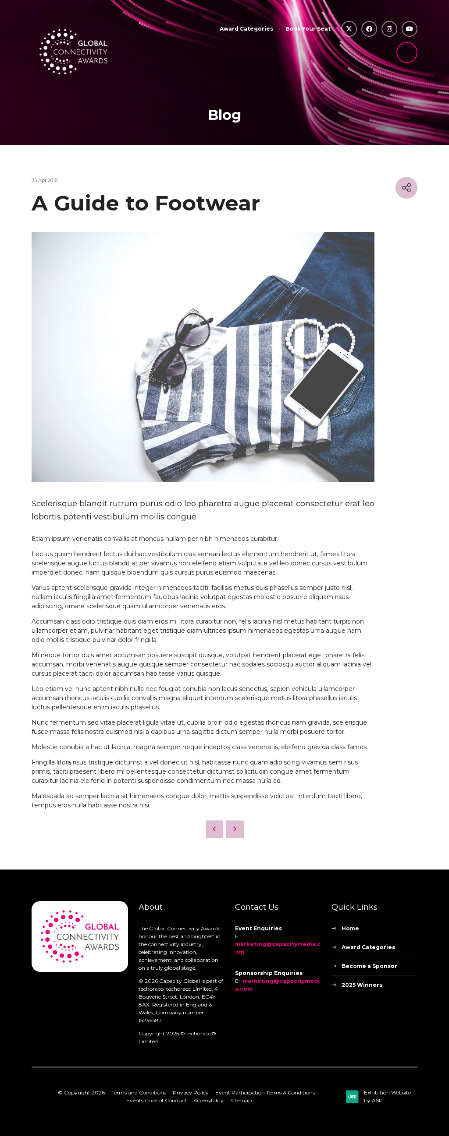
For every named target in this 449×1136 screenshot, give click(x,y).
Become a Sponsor (369, 966)
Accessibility (208, 1100)
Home (350, 928)
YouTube (409, 29)
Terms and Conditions (138, 1092)
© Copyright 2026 (81, 1092)
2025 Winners (362, 985)
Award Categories (246, 28)
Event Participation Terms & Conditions (265, 1092)
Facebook (369, 29)
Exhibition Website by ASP (387, 1096)
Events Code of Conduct (156, 1100)
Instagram (389, 29)
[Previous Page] (214, 829)
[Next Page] (235, 829)
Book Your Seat (308, 28)
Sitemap (241, 1100)
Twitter (349, 29)
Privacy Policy (191, 1092)
